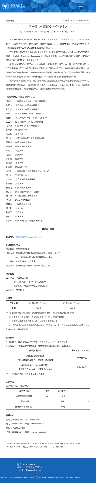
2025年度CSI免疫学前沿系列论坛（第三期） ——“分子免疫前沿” (39, 447)
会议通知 (86, 21)
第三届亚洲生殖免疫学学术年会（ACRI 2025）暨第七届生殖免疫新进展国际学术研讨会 (47, 443)
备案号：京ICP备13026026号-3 (70, 477)
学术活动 (79, 21)
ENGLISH (79, 6)
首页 (72, 21)
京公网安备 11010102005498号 (49, 477)
